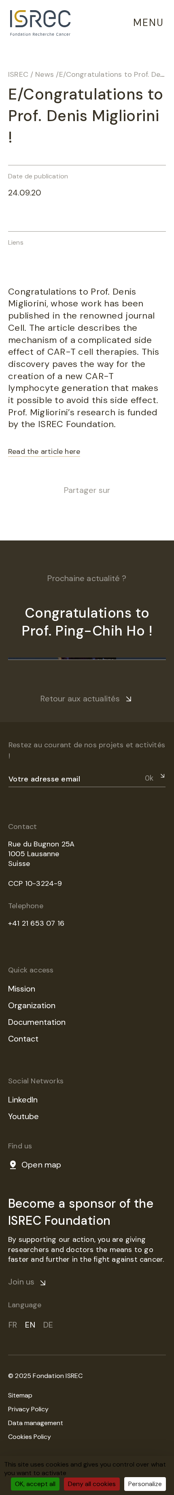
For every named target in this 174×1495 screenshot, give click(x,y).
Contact (23, 1038)
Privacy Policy (28, 1409)
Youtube (23, 1116)
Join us (21, 1281)
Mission (21, 988)
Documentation (37, 1022)
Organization (31, 1005)
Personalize (145, 1484)
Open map (41, 1164)
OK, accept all (35, 1484)
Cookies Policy (29, 1436)
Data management (35, 1423)
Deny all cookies (92, 1484)
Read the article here (44, 451)
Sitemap (20, 1395)
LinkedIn (23, 1099)
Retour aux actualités (80, 698)
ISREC (18, 74)
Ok (149, 778)
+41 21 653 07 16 (36, 923)
